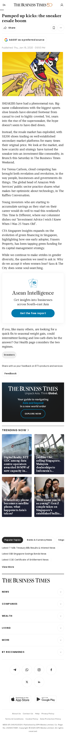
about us (16, 713)
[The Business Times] (30, 5)
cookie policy (31, 719)
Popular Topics (12, 539)
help (37, 713)
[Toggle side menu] (3, 4)
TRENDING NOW (14, 430)
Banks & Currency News (39, 539)
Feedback (10, 373)
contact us (28, 713)
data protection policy (50, 719)
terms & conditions (14, 719)
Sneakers (9, 354)
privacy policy (47, 713)
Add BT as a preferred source (26, 39)
